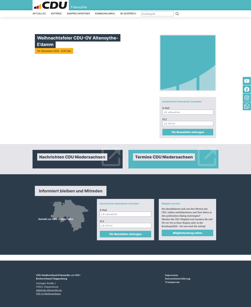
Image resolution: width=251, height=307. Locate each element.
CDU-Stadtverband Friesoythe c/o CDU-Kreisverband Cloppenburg (58, 277)
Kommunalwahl (105, 13)
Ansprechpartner (78, 13)
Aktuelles (39, 13)
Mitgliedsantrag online (187, 232)
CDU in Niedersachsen (48, 293)
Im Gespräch (128, 13)
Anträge (56, 13)
